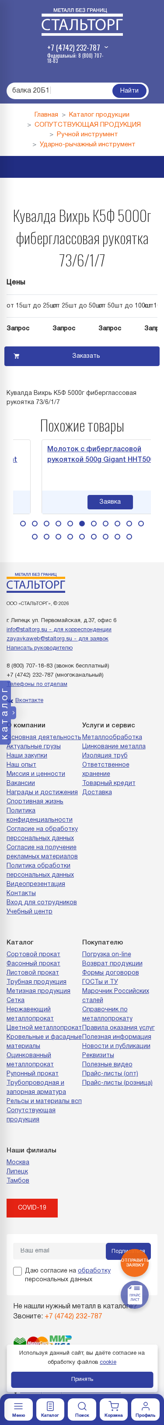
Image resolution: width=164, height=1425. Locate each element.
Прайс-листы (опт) (110, 1074)
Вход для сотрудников (42, 903)
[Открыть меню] (18, 1409)
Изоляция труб (105, 756)
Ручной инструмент (87, 134)
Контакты (21, 893)
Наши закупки (27, 756)
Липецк (17, 1172)
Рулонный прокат (33, 1074)
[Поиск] (82, 1409)
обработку (94, 1271)
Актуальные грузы (34, 747)
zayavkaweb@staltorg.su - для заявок (57, 639)
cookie (108, 1362)
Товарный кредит (109, 783)
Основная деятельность (44, 737)
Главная (46, 115)
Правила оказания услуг (118, 1028)
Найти (129, 91)
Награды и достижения (42, 793)
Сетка (15, 1000)
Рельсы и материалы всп (44, 1101)
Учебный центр (29, 912)
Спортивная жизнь (35, 802)
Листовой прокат (33, 973)
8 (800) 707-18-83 (29, 666)
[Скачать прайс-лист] (135, 1295)
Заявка (99, 502)
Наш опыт (21, 765)
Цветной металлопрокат (44, 1028)
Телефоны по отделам (37, 684)
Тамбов (18, 1181)
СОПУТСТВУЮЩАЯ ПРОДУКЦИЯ (88, 125)
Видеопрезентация (36, 884)
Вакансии (21, 783)
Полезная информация (116, 1037)
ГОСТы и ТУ (100, 982)
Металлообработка (112, 737)
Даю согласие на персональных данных (68, 1275)
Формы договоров (110, 973)
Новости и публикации (116, 1046)
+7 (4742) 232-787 (30, 675)
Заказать (86, 356)
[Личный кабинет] (145, 1409)
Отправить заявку (135, 1263)
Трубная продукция (36, 982)
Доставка (97, 793)
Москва (18, 1163)
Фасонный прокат (33, 964)
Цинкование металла (114, 747)
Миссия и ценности (36, 774)
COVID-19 (32, 1208)
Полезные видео (107, 1065)
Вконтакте (29, 700)
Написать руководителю (40, 648)
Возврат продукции (112, 964)
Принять (82, 1379)
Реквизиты (98, 1055)
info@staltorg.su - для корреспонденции (59, 630)
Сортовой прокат (33, 955)
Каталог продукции (99, 115)
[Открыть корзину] (114, 1409)
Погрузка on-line (106, 955)
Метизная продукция (38, 991)
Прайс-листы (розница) (117, 1083)
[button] (23, 524)
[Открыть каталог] (50, 1409)
